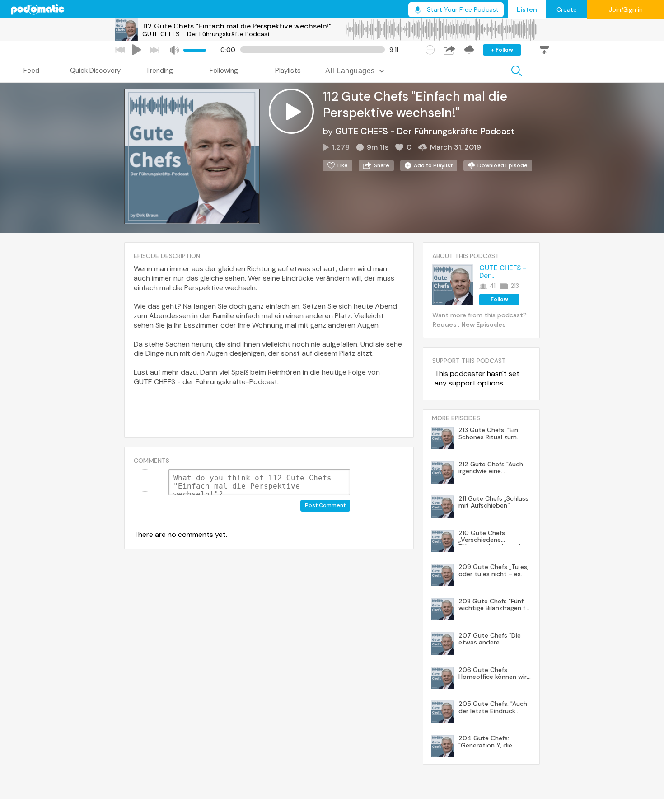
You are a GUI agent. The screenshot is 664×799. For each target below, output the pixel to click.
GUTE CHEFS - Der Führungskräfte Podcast (206, 34)
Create (566, 9)
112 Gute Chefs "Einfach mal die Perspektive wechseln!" (237, 26)
